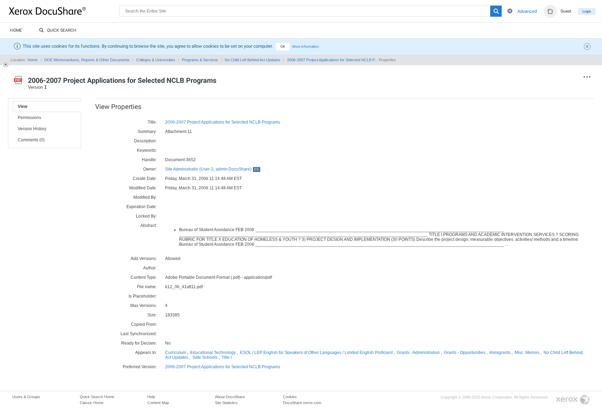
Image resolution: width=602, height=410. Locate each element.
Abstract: (148, 225)
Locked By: (146, 216)
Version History (32, 128)
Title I (227, 357)
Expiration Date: (141, 206)
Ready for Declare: (139, 343)
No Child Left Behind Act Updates (252, 60)
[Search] (496, 11)
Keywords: (147, 150)
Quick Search (61, 30)
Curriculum (175, 352)
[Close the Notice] (588, 47)
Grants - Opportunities (464, 352)
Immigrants (499, 352)
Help (151, 397)
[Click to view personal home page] (550, 11)
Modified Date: (143, 188)
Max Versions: (143, 305)
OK (282, 46)
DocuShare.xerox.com (302, 403)
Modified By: (145, 197)
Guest (566, 11)
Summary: (147, 131)
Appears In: (146, 352)
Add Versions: (144, 258)
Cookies (290, 397)
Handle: (149, 159)
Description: (145, 141)
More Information (305, 46)
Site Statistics (226, 403)
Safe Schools (204, 357)
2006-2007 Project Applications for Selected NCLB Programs (222, 122)
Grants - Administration (418, 352)
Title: (152, 122)
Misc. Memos (527, 352)
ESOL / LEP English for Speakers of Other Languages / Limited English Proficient (316, 352)
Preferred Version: (140, 366)
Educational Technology (213, 352)
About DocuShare (230, 397)
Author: (150, 268)
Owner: (150, 169)
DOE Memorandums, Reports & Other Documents (87, 60)
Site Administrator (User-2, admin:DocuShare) (212, 169)
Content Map (158, 403)
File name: (147, 286)
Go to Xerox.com (574, 400)
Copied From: (144, 324)
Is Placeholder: (143, 296)
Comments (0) (31, 139)
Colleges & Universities (155, 60)
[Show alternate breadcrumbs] (5, 64)
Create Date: (145, 178)
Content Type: (144, 277)
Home (16, 30)
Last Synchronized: (139, 333)
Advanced (527, 11)
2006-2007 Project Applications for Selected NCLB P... (332, 60)
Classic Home (91, 403)
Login (586, 11)
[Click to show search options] (509, 11)
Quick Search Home (97, 397)
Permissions (29, 117)
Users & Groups (26, 397)
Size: (152, 315)
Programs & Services (200, 60)
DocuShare (64, 10)
